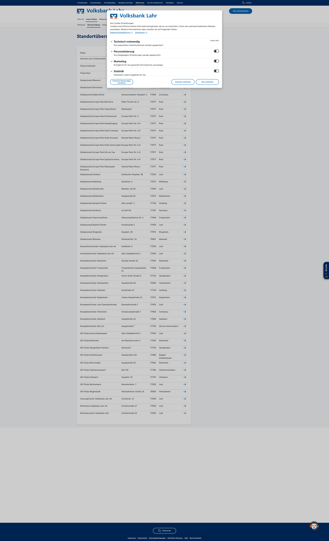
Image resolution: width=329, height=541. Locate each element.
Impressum (140, 32)
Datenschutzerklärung (120, 32)
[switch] (216, 51)
